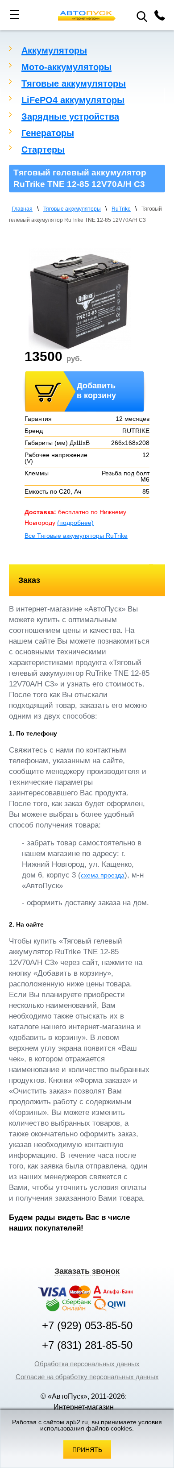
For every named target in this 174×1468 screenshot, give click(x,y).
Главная (22, 209)
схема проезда (102, 875)
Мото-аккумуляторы (66, 67)
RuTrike (121, 209)
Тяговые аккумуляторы (73, 83)
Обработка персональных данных (87, 1363)
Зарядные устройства (70, 116)
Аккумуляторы (54, 50)
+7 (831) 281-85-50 (87, 1345)
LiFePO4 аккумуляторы (72, 100)
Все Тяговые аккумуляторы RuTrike (76, 535)
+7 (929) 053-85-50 (87, 1325)
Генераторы (47, 133)
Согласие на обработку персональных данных (87, 1376)
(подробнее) (75, 522)
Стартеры (43, 149)
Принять (87, 1449)
